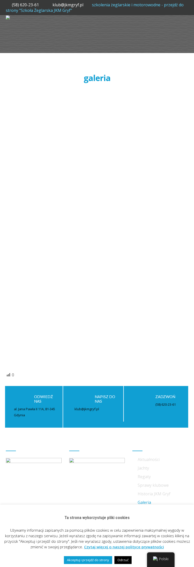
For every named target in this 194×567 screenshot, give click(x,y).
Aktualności (149, 459)
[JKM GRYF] (8, 18)
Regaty (144, 476)
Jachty (143, 468)
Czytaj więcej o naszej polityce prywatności (124, 546)
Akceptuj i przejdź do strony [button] (88, 560)
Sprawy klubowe (153, 485)
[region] (97, 161)
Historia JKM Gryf (154, 494)
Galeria (144, 502)
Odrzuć (123, 560)
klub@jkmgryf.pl (68, 5)
